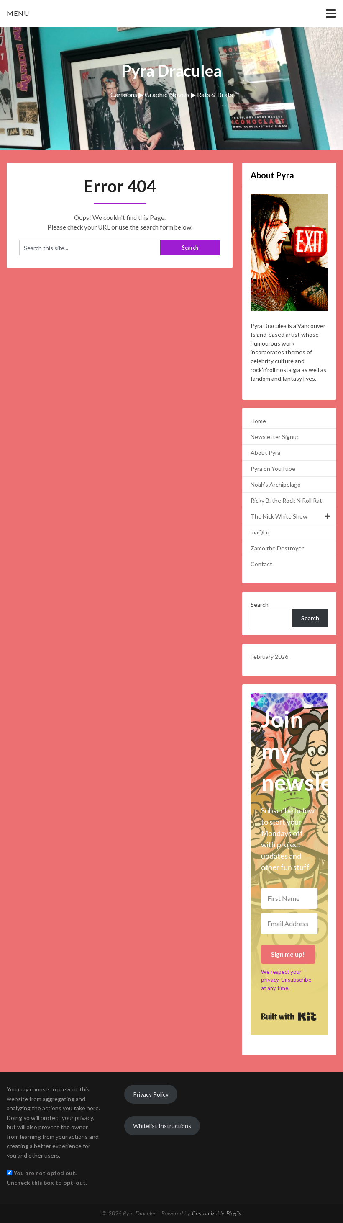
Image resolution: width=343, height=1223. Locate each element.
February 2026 (269, 656)
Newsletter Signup (275, 436)
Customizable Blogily (217, 1214)
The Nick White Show (279, 516)
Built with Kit (289, 1016)
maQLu (260, 532)
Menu (18, 13)
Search (260, 604)
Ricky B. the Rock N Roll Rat (286, 500)
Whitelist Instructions (162, 1125)
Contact (261, 564)
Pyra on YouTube (273, 468)
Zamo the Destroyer (277, 548)
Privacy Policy (151, 1094)
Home (258, 420)
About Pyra (265, 452)
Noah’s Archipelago (276, 484)
